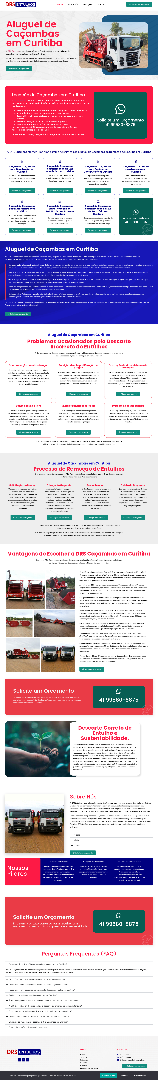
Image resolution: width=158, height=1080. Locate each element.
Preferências (140, 1075)
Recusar (124, 1075)
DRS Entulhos (20, 100)
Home (60, 4)
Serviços (87, 4)
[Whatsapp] (27, 1059)
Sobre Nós (73, 4)
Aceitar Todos (108, 1075)
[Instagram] (23, 1059)
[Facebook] (19, 1059)
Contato (100, 4)
